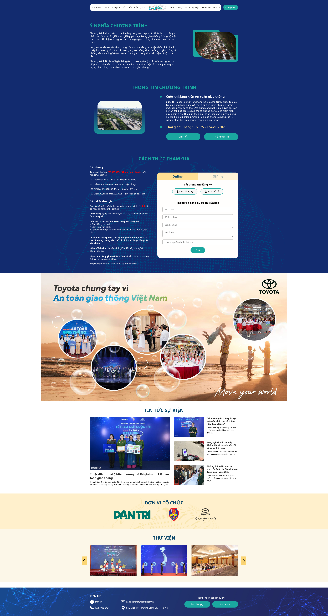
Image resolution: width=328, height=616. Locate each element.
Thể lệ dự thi (221, 136)
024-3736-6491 (102, 608)
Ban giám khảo (119, 7)
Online (178, 176)
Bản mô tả (213, 191)
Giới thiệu (96, 7)
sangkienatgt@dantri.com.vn (140, 601)
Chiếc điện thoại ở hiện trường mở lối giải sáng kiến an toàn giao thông (129, 476)
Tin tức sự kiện (192, 7)
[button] (84, 560)
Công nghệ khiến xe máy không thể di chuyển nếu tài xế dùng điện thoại (221, 445)
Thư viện (206, 7)
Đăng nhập (230, 7)
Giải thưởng (176, 7)
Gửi (198, 250)
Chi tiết (183, 136)
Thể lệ (106, 7)
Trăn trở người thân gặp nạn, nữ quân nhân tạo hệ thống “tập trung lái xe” (222, 421)
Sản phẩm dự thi (137, 7)
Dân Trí (98, 601)
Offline (218, 176)
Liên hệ (216, 7)
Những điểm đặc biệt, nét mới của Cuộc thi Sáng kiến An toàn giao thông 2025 (222, 469)
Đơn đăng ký (186, 191)
